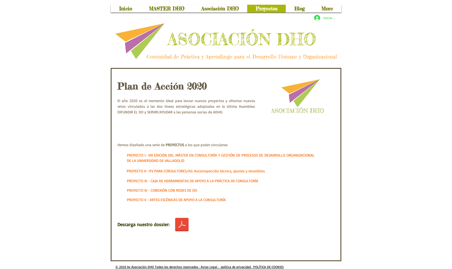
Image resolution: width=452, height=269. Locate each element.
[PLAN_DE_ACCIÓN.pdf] (182, 225)
